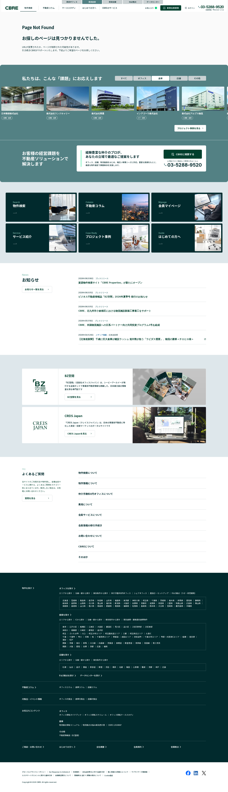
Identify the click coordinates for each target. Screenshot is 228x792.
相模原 (74, 630)
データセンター (153, 2)
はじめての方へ (89, 7)
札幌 (64, 667)
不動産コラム (49, 7)
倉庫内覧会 (80, 699)
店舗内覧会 (92, 699)
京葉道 (110, 643)
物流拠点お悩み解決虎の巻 (94, 725)
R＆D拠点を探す (66, 675)
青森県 (83, 600)
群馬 (85, 643)
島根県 (74, 606)
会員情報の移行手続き (90, 525)
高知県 (117, 606)
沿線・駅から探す (82, 593)
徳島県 (100, 606)
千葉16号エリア (151, 636)
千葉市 (72, 636)
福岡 (105, 646)
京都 (92, 646)
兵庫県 (135, 603)
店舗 (179, 78)
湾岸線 (138, 643)
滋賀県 (152, 603)
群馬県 (180, 600)
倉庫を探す (64, 614)
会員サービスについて (90, 514)
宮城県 (74, 600)
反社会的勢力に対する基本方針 (93, 772)
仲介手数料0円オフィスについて (95, 493)
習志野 (192, 636)
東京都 (126, 600)
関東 (64, 643)
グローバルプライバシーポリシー (34, 772)
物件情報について (87, 483)
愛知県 (189, 600)
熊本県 (152, 606)
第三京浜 (156, 643)
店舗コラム (92, 687)
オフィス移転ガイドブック (70, 714)
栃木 (78, 643)
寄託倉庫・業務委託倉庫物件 (136, 619)
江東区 (91, 626)
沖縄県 (189, 606)
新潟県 (117, 603)
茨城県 (163, 600)
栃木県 (171, 600)
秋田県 (100, 600)
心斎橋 (136, 667)
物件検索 (28, 7)
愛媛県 (109, 606)
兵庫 (85, 646)
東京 (64, 626)
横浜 (114, 667)
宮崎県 (170, 606)
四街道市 (137, 636)
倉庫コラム (80, 687)
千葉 (64, 636)
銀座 (85, 667)
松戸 (71, 639)
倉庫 (160, 78)
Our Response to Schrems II (59, 772)
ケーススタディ (69, 7)
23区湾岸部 (137, 626)
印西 (87, 636)
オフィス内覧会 (65, 699)
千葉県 (154, 600)
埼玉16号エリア (95, 633)
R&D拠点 (132, 2)
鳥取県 (65, 606)
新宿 (100, 667)
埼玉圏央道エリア (112, 633)
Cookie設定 (108, 775)
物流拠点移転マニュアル (69, 725)
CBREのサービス (109, 7)
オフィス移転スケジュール (96, 714)
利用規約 (76, 772)
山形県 (109, 600)
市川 (80, 636)
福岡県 (126, 606)
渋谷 (107, 667)
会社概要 (100, 746)
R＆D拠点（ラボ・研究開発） (184, 593)
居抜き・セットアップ (159, 593)
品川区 (126, 626)
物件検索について (87, 472)
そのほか (83, 557)
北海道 (65, 600)
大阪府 (126, 603)
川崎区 (83, 630)
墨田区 (109, 626)
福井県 (109, 603)
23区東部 (149, 626)
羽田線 (147, 643)
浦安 (64, 639)
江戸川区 (73, 626)
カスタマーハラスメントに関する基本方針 (37, 775)
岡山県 (198, 603)
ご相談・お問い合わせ (32, 746)
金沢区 (100, 630)
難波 (143, 667)
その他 (197, 78)
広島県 (189, 603)
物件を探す (27, 588)
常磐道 (115, 636)
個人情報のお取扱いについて (118, 772)
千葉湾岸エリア (103, 636)
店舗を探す (64, 654)
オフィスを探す (66, 588)
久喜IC (148, 633)
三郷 (125, 633)
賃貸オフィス (71, 2)
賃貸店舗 (112, 2)
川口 (84, 633)
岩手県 (91, 600)
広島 (99, 646)
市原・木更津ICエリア (170, 636)
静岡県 (198, 600)
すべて (124, 78)
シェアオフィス (140, 593)
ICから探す (79, 619)
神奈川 (65, 630)
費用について (85, 504)
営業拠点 (175, 746)
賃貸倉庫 (92, 2)
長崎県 (143, 606)
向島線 (101, 643)
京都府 (143, 603)
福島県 (117, 600)
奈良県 (161, 603)
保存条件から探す (100, 593)
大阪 (71, 646)
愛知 (78, 646)
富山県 (100, 603)
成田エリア (126, 636)
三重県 (170, 603)
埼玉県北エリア (136, 633)
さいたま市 (74, 633)
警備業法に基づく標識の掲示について (87, 775)
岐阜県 (65, 603)
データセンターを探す (90, 675)
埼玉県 (145, 600)
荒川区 (117, 626)
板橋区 (83, 626)
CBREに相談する (185, 154)
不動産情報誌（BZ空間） (69, 735)
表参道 (93, 667)
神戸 (157, 667)
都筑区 (91, 630)
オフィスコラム (65, 687)
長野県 (74, 603)
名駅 (121, 667)
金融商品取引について (63, 775)
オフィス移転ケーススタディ (122, 714)
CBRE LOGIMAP (115, 725)
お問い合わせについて (90, 535)
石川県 (91, 603)
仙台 (71, 667)
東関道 (119, 643)
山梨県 (83, 603)
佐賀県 (135, 606)
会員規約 (138, 746)
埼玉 (64, 633)
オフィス (142, 78)
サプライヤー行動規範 (139, 772)
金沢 (78, 667)
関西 (64, 646)
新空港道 (128, 643)
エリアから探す (65, 593)
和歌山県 (179, 603)
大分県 (161, 606)
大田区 (100, 626)
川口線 (93, 643)
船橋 (184, 636)
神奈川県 (136, 600)
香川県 (91, 606)
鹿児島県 (179, 606)
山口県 (83, 606)
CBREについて (86, 546)
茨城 (71, 643)
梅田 (128, 667)
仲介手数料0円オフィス (121, 593)
